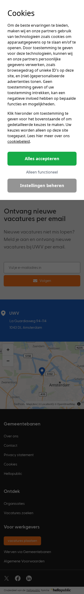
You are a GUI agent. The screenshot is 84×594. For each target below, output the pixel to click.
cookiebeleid (18, 141)
